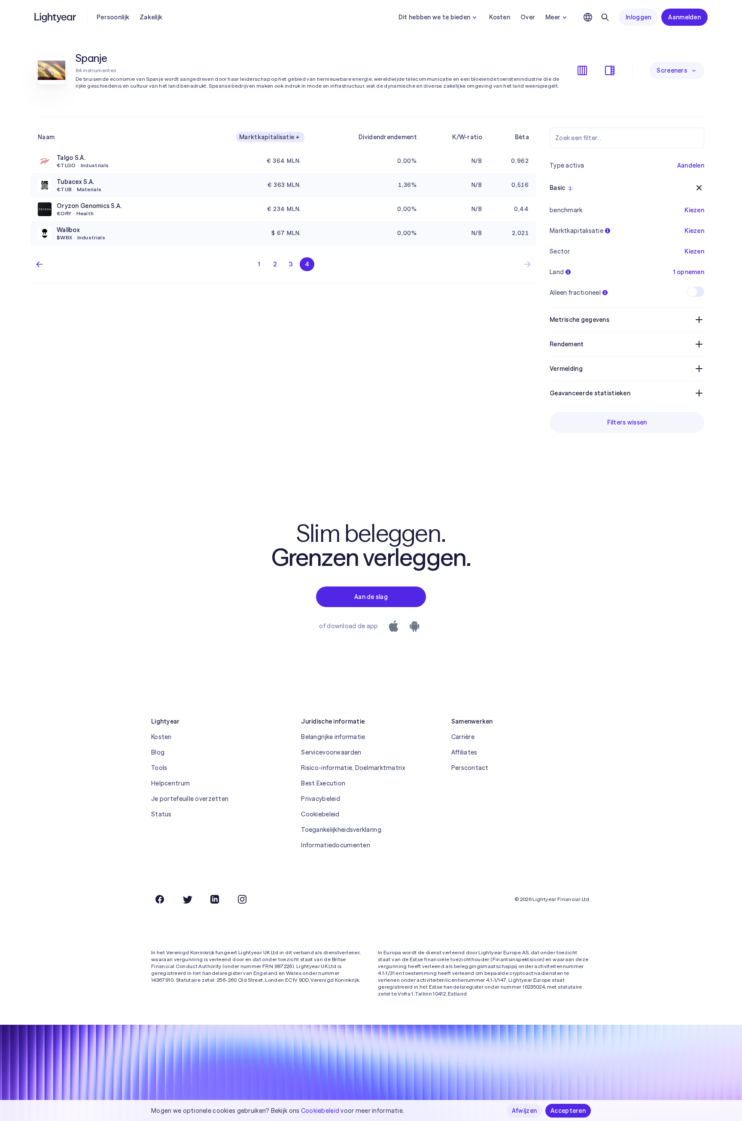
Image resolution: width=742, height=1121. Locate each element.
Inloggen (638, 17)
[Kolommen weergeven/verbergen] (582, 70)
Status (161, 814)
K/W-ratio (467, 137)
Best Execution (323, 783)
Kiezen (694, 231)
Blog (157, 752)
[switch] (695, 292)
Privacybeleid (320, 799)
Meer (552, 17)
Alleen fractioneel (575, 292)
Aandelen (690, 165)
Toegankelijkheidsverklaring (341, 830)
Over (527, 17)
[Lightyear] (55, 17)
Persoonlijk (113, 17)
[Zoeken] (605, 17)
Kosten (499, 17)
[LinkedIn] (214, 899)
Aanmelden (684, 17)
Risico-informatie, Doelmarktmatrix (353, 768)
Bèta (522, 137)
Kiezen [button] (694, 210)
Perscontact (470, 768)
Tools (159, 768)
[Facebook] (159, 899)
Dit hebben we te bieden (434, 17)
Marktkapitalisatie (266, 137)
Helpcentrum (170, 783)
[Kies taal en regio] (587, 17)
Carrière (462, 737)
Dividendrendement (388, 137)
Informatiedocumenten (335, 845)
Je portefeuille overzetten (189, 799)
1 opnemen (688, 272)
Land (557, 272)
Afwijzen (524, 1111)
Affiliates (464, 752)
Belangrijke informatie (333, 737)
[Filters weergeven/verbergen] (610, 70)
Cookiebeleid (320, 814)
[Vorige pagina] (39, 264)
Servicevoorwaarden (331, 752)
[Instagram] (242, 899)
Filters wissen (627, 422)
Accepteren (568, 1111)
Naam (46, 137)
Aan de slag (371, 597)
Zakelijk (151, 17)
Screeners (672, 70)
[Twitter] (187, 899)
